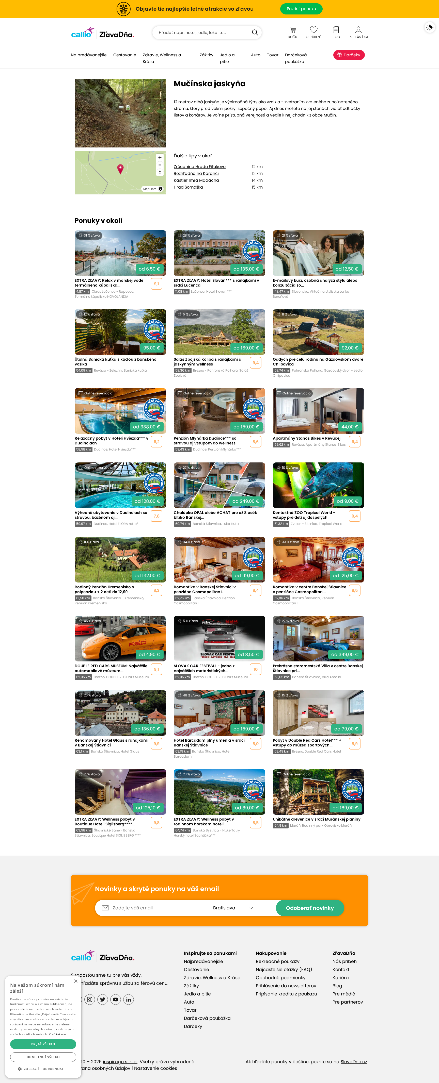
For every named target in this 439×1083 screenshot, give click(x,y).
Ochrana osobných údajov (100, 1068)
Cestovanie (124, 55)
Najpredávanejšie (89, 55)
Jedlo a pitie (227, 58)
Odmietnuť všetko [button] (43, 1057)
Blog (337, 986)
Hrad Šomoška (188, 187)
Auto (255, 55)
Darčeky (352, 55)
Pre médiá (344, 994)
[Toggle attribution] (161, 189)
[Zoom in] (160, 157)
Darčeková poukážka (296, 58)
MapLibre (149, 189)
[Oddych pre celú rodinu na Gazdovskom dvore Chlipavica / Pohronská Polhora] (318, 343)
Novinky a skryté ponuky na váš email (157, 889)
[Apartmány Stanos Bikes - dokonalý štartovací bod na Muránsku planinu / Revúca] (318, 420)
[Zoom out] (160, 165)
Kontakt (341, 970)
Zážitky (206, 55)
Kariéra (341, 978)
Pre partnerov (348, 1002)
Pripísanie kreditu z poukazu (286, 994)
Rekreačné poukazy (278, 961)
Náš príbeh (345, 961)
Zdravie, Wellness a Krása (162, 58)
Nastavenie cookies (155, 1068)
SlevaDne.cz (354, 1062)
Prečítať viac (58, 1034)
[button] (43, 1069)
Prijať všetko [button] (43, 1044)
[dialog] (43, 1027)
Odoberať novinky (310, 908)
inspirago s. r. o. (120, 1062)
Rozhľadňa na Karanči (196, 173)
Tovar (272, 55)
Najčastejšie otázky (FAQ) (284, 970)
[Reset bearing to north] (160, 172)
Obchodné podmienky (281, 978)
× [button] (75, 981)
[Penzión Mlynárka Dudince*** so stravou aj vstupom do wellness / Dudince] (219, 420)
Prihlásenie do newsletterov (286, 986)
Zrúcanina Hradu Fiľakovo (200, 167)
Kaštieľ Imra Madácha (196, 180)
